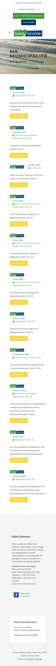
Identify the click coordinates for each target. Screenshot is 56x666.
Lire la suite (18, 116)
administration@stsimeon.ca (24, 583)
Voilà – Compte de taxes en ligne (28, 16)
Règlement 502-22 (24, 479)
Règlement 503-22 (24, 440)
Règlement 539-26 (24, 321)
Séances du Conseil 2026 (27, 357)
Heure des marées (27, 9)
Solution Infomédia (34, 659)
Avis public (36, 168)
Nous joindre (28, 22)
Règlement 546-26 (24, 95)
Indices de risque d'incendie (29, 3)
